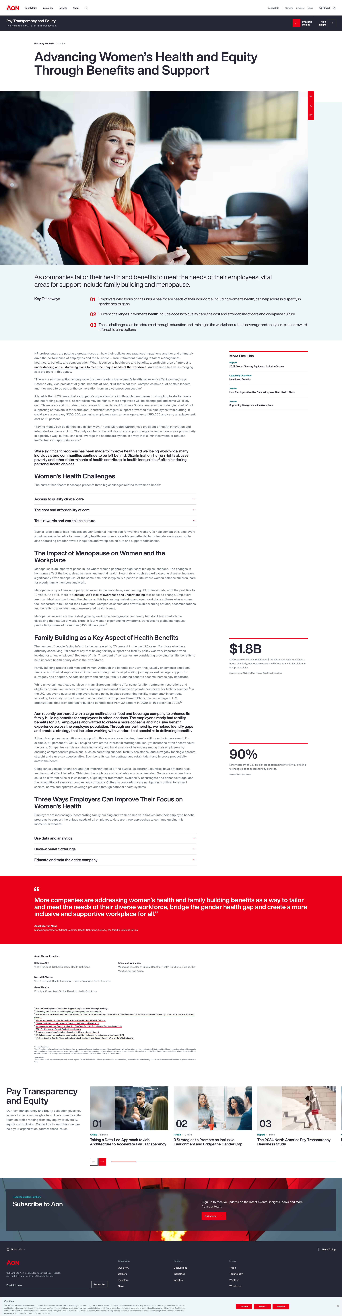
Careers (289, 7)
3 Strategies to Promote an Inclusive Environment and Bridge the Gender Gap (208, 1142)
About (76, 8)
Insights (63, 8)
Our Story (123, 1267)
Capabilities (30, 8)
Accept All (281, 1306)
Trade (232, 1267)
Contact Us (273, 7)
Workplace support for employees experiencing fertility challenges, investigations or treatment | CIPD (80, 1035)
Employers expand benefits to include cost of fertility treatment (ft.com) (67, 1032)
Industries (48, 8)
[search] (86, 7)
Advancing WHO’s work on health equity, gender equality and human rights (68, 1011)
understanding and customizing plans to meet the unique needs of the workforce (90, 367)
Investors (300, 7)
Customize (244, 1306)
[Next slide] (102, 1161)
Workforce (235, 1286)
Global (329, 7)
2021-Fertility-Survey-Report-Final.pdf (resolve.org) (58, 1029)
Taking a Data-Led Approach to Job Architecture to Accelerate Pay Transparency (128, 1142)
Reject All (262, 1306)
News (310, 7)
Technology (236, 1274)
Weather (234, 1280)
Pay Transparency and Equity (31, 21)
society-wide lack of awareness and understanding (109, 595)
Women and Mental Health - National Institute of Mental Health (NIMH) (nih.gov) (71, 1020)
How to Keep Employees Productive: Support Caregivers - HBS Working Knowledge (72, 1008)
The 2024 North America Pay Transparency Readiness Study (294, 1142)
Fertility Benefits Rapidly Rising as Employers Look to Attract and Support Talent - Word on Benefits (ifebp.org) (84, 1037)
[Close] (338, 1306)
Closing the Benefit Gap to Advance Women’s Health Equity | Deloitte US (67, 1023)
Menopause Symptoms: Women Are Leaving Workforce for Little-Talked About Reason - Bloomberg (79, 1026)
